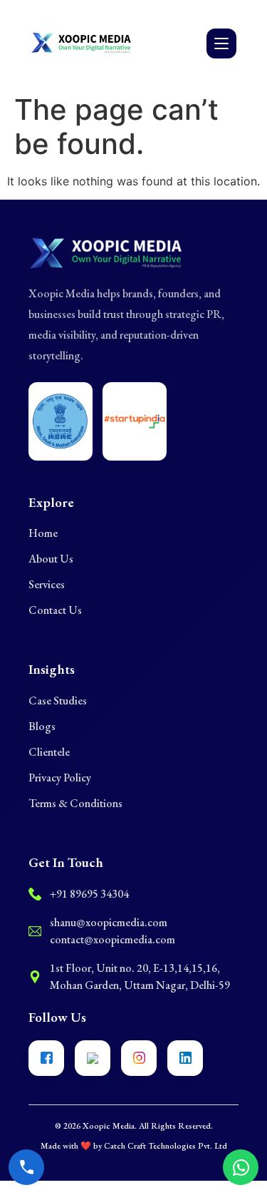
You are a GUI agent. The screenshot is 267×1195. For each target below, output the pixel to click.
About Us (50, 558)
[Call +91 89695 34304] (26, 1167)
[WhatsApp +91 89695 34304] (240, 1167)
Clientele (49, 751)
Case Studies (57, 700)
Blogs (42, 726)
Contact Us (55, 609)
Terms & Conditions (75, 803)
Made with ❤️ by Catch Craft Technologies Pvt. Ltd (134, 1146)
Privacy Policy (59, 777)
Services (46, 584)
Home (43, 532)
